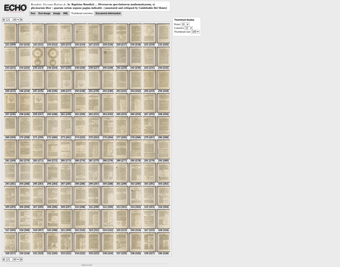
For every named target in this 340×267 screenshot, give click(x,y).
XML (65, 13)
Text (32, 13)
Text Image (44, 13)
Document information (108, 13)
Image (56, 13)
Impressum (86, 265)
